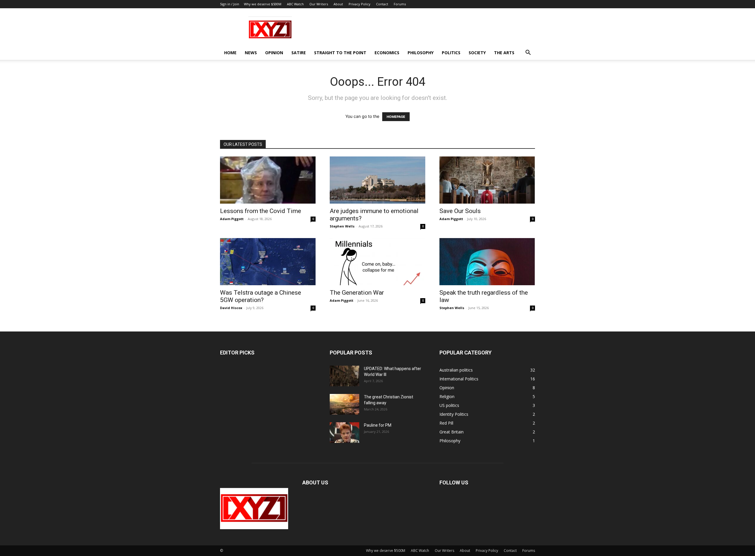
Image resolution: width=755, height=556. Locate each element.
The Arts (504, 52)
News (251, 52)
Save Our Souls (460, 211)
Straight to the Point (340, 52)
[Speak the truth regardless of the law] (487, 261)
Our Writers (318, 4)
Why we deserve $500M (262, 4)
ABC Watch (295, 4)
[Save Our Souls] (487, 180)
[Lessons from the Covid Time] (268, 180)
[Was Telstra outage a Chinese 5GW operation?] (268, 261)
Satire (298, 52)
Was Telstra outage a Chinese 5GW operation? (260, 296)
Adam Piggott (232, 219)
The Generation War (357, 292)
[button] (528, 53)
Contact (382, 4)
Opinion (274, 52)
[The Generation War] (377, 261)
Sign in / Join (229, 4)
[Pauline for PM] (344, 432)
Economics (387, 52)
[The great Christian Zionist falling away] (344, 404)
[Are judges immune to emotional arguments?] (377, 180)
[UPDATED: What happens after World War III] (344, 376)
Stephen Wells (342, 226)
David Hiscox (231, 308)
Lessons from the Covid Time (260, 211)
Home (230, 52)
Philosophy (421, 52)
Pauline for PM (377, 425)
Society (477, 52)
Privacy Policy (359, 4)
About (338, 4)
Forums (400, 4)
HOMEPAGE (396, 117)
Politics (451, 52)
